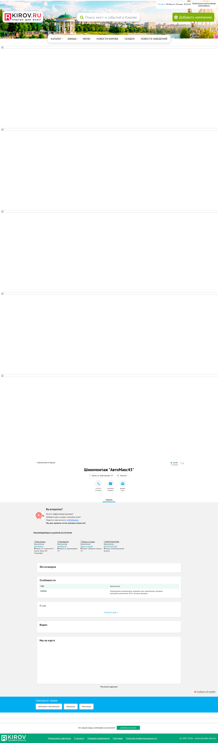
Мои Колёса (38, 546)
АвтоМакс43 (62, 546)
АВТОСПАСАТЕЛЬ (110, 546)
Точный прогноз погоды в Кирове (204, 3)
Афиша (71, 38)
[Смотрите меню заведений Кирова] (109, 415)
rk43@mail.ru (73, 520)
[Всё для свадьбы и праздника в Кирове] (109, 87)
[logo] (23, 17)
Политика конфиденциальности (141, 738)
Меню (86, 38)
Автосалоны (86, 706)
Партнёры (118, 738)
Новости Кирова (107, 38)
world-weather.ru (204, 6)
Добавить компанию (128, 728)
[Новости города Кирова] (109, 251)
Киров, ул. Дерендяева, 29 (102, 475)
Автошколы (70, 706)
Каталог (56, 38)
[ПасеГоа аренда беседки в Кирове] (109, 333)
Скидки (130, 38)
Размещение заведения (59, 738)
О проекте (79, 738)
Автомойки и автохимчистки (49, 706)
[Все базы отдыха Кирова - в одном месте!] (109, 169)
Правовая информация (98, 738)
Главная (109, 500)
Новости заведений (154, 38)
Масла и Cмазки (87, 546)
